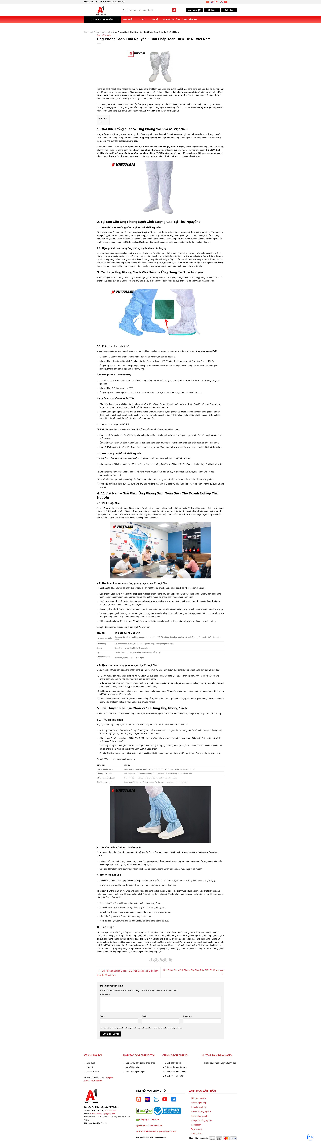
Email (144, 1016)
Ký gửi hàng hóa (133, 1067)
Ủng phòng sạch (103, 32)
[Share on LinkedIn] (170, 960)
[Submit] (174, 10)
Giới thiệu (128, 19)
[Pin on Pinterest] (165, 960)
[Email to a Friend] (160, 960)
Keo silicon (196, 1125)
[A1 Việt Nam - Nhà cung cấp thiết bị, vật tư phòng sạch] (101, 10)
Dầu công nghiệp (198, 1103)
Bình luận (105, 995)
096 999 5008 (110, 1110)
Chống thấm (196, 1134)
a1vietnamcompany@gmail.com (102, 1114)
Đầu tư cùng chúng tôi (135, 1072)
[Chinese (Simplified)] (208, 2)
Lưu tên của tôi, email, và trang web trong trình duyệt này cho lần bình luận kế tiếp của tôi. (143, 1028)
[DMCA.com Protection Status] (144, 1111)
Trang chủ (88, 32)
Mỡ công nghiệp (198, 1098)
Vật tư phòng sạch (199, 1116)
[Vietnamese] (226, 2)
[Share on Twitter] (156, 960)
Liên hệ (154, 19)
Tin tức (142, 19)
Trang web (187, 1016)
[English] (212, 2)
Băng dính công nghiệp (201, 1120)
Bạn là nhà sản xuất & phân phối (140, 1063)
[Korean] (221, 2)
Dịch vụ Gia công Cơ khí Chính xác (180, 19)
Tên (102, 1016)
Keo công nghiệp (198, 1107)
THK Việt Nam (96, 1081)
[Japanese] (217, 2)
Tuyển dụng (196, 1129)
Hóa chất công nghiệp (201, 1111)
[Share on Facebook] (151, 960)
